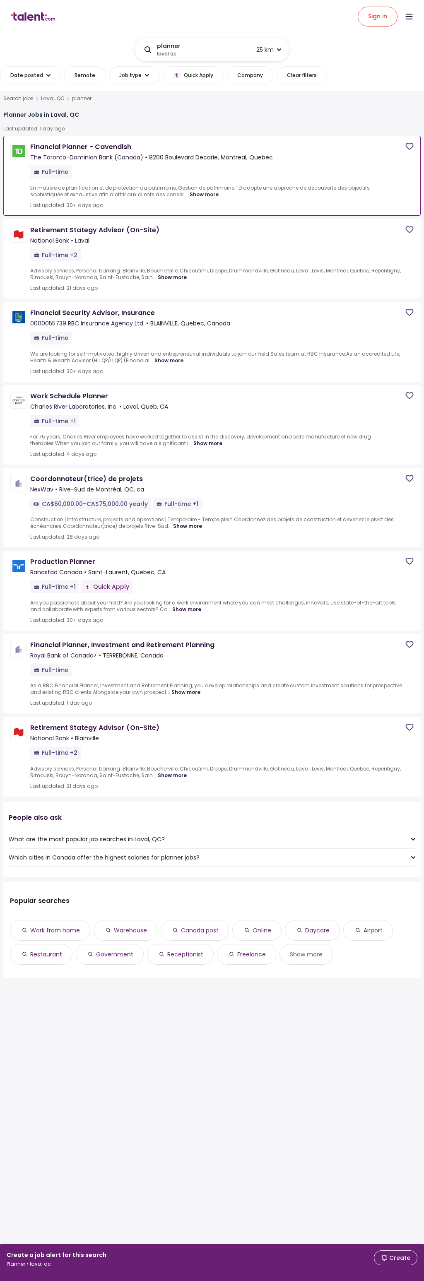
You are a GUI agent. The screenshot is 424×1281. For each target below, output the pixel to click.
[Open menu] (409, 17)
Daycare (317, 930)
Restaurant (46, 954)
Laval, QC (53, 98)
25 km (265, 50)
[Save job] (409, 146)
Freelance (251, 954)
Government (114, 954)
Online (262, 930)
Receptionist (185, 954)
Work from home (55, 930)
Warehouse (130, 930)
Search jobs (18, 98)
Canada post (200, 930)
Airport (373, 930)
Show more (204, 194)
